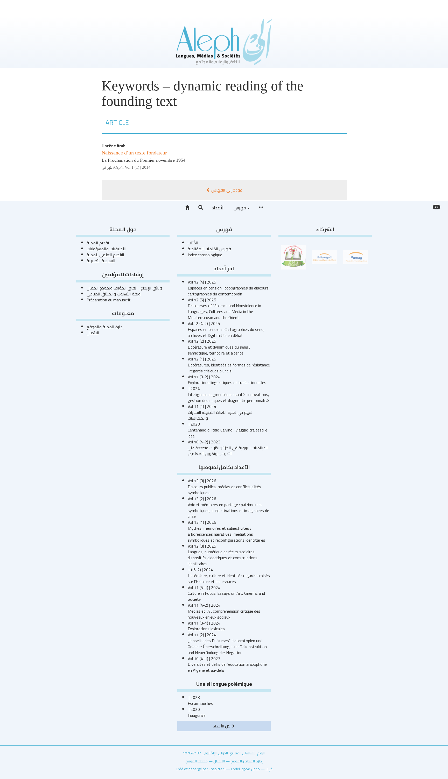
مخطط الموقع (196, 760)
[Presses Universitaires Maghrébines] (355, 256)
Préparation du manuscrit (109, 300)
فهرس (240, 207)
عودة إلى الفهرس (226, 190)
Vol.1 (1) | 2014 (137, 167)
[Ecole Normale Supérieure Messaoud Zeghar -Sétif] (293, 256)
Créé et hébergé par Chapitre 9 (200, 768)
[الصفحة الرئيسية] (187, 207)
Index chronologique (205, 255)
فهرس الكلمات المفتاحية (209, 249)
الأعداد (218, 207)
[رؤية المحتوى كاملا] (261, 207)
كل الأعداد (222, 726)
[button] (200, 207)
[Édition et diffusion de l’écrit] (324, 256)
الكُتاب (193, 243)
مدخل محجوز (250, 768)
